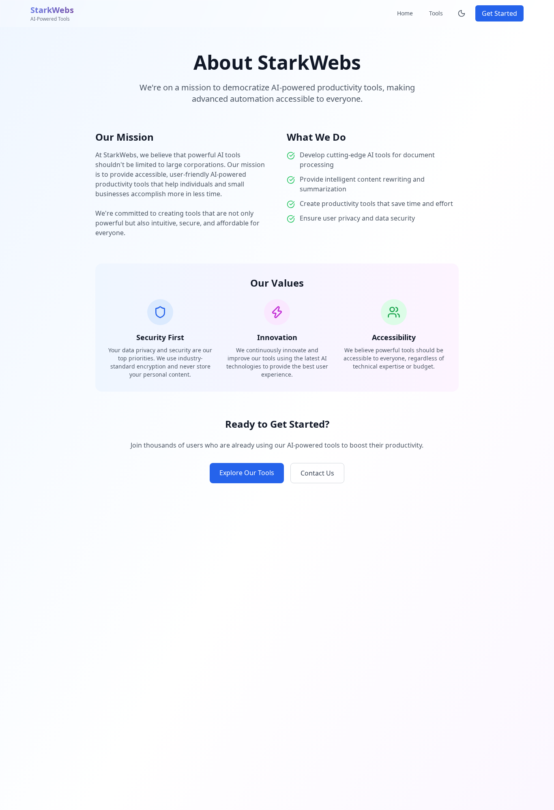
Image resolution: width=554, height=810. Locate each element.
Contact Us (317, 473)
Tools (436, 13)
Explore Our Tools (246, 472)
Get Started (499, 13)
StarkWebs (52, 9)
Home (405, 13)
